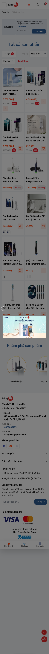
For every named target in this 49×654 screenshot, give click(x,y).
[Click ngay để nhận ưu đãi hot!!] (24, 327)
